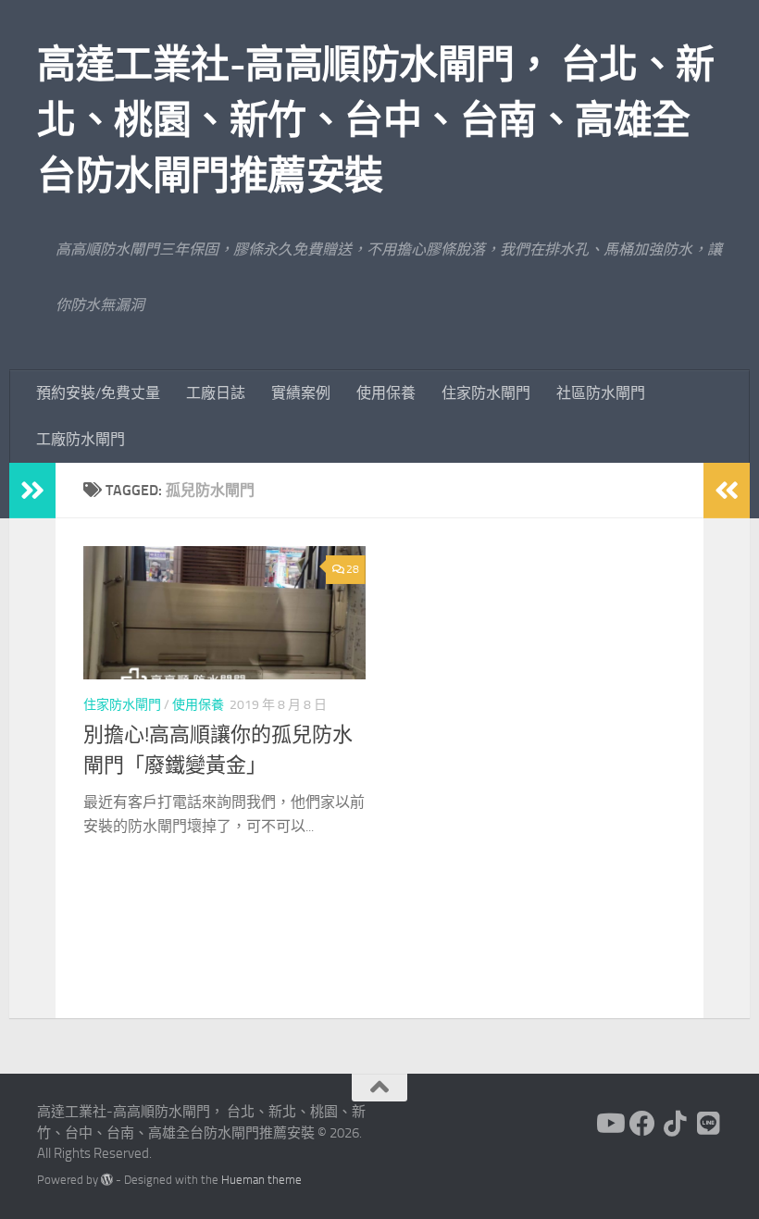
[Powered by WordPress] (107, 1180)
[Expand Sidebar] (32, 490)
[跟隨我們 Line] (709, 1124)
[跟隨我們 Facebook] (642, 1124)
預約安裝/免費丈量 (98, 393)
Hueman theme (261, 1180)
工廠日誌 (215, 393)
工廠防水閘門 (80, 439)
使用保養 (386, 393)
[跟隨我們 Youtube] (609, 1124)
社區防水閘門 (600, 393)
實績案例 (300, 393)
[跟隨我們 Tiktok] (676, 1124)
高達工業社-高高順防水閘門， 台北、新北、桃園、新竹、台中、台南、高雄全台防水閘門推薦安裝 (376, 120)
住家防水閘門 (486, 393)
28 (352, 569)
